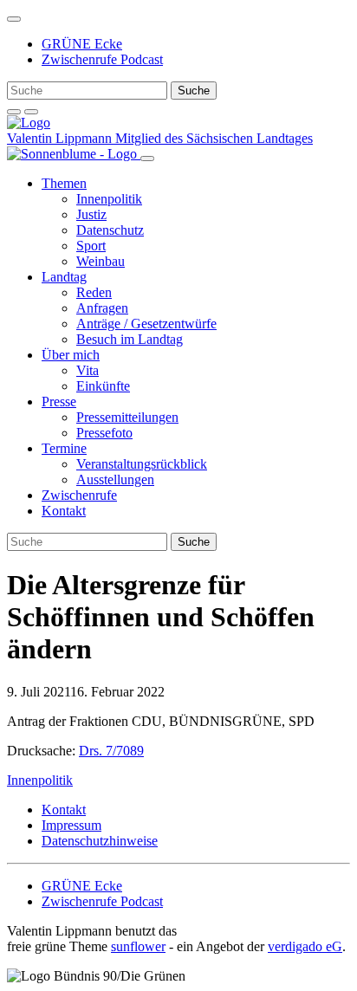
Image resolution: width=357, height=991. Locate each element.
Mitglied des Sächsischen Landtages (214, 138)
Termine (64, 448)
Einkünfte (103, 386)
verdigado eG (305, 946)
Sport (91, 245)
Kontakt (64, 510)
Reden (94, 292)
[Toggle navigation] (14, 19)
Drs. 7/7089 (111, 750)
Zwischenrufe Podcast (102, 59)
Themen (64, 183)
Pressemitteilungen (127, 417)
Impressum (71, 825)
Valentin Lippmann (61, 138)
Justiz (91, 214)
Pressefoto (104, 432)
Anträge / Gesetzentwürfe (146, 323)
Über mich (71, 354)
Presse (59, 401)
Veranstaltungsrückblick (141, 464)
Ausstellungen (115, 479)
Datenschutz (110, 230)
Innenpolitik (109, 198)
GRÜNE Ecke (82, 43)
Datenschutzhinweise (100, 840)
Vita (87, 370)
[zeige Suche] (14, 111)
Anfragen (102, 308)
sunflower (138, 946)
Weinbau (100, 261)
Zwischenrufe (79, 495)
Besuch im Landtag (129, 339)
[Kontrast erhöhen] (31, 111)
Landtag (64, 276)
